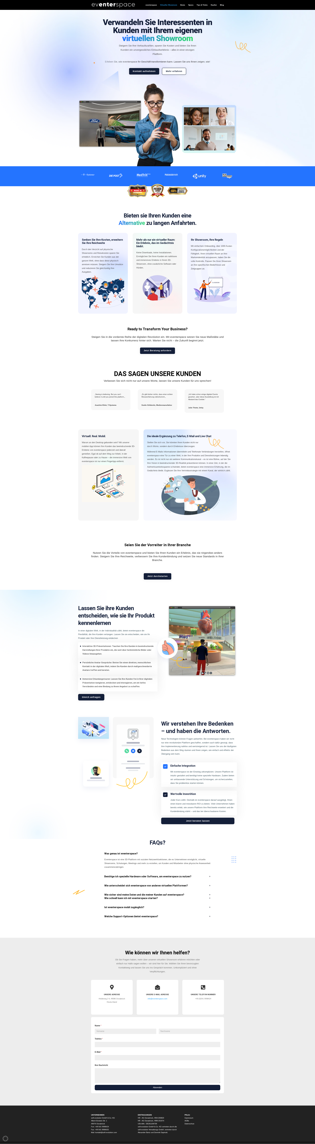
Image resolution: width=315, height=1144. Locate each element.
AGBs (187, 1121)
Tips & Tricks (202, 5)
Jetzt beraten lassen (198, 821)
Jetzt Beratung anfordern (157, 350)
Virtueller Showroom (168, 5)
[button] (5, 1138)
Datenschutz (189, 1124)
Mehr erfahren (174, 71)
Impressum (189, 1118)
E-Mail (98, 1052)
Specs (190, 5)
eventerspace (151, 5)
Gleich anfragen (91, 697)
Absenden (157, 1087)
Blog (222, 5)
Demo (182, 5)
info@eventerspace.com (157, 999)
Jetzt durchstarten (157, 576)
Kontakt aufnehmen (144, 71)
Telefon (99, 1039)
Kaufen (214, 5)
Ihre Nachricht (101, 1065)
